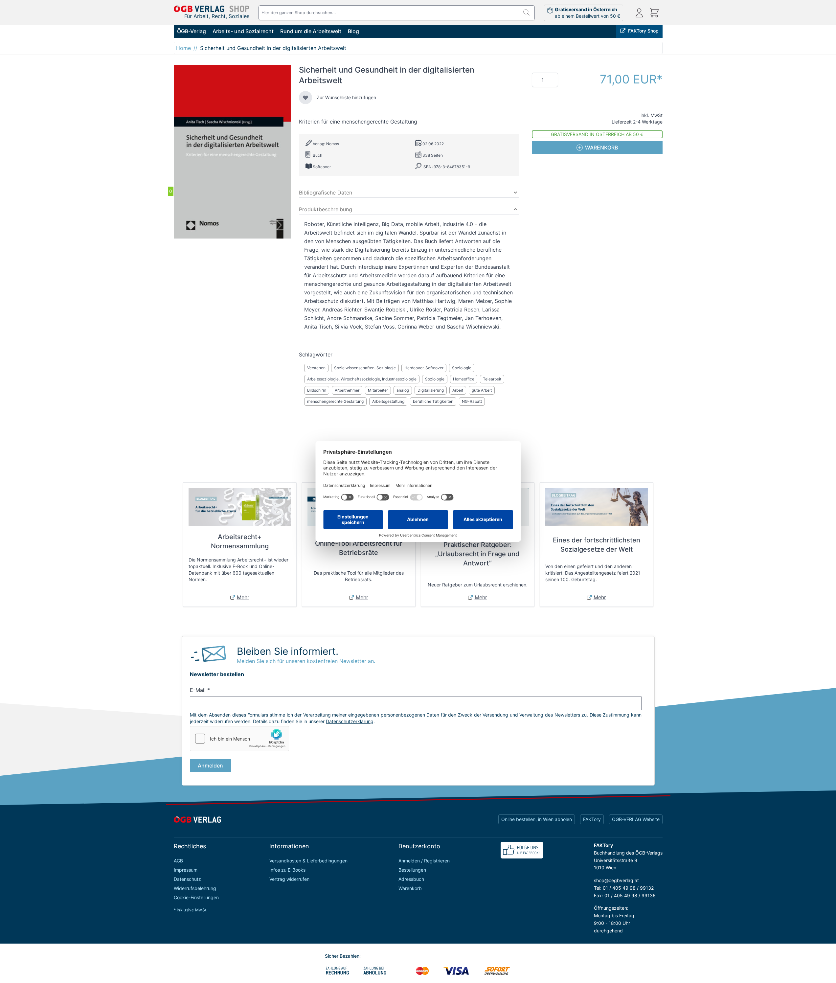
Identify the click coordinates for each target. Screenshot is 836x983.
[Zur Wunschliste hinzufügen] (305, 97)
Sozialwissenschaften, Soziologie (365, 367)
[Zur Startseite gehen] (211, 8)
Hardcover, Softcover (423, 367)
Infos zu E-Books (287, 870)
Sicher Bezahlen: (343, 956)
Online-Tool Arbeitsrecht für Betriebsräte (358, 548)
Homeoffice (463, 379)
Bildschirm (316, 390)
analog (402, 390)
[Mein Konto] (639, 13)
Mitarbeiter (378, 390)
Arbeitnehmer (347, 390)
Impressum (185, 870)
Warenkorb (410, 888)
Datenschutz (187, 879)
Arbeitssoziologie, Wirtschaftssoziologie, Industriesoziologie (362, 379)
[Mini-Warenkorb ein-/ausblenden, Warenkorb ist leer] (654, 13)
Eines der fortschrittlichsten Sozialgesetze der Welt (596, 544)
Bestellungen (412, 870)
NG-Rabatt (472, 401)
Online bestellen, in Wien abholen (536, 819)
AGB (178, 860)
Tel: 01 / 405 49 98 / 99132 (624, 888)
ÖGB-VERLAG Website (636, 819)
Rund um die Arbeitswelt (310, 31)
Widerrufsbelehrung (195, 888)
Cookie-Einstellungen (196, 897)
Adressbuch (411, 879)
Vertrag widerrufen (289, 879)
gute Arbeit (482, 390)
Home (183, 48)
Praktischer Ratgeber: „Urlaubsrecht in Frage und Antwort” (477, 554)
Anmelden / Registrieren (424, 860)
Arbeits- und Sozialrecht (243, 31)
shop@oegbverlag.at (616, 880)
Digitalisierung (431, 390)
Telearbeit (492, 379)
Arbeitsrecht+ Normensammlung (240, 541)
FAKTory (592, 819)
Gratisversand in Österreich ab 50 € (597, 134)
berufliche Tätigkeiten (433, 401)
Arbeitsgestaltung (388, 401)
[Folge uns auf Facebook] (522, 850)
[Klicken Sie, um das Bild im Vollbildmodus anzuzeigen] (232, 152)
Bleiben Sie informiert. (287, 651)
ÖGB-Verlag (191, 31)
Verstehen (316, 367)
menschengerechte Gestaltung (335, 401)
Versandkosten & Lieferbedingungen (308, 860)
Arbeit (457, 390)
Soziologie (461, 367)
